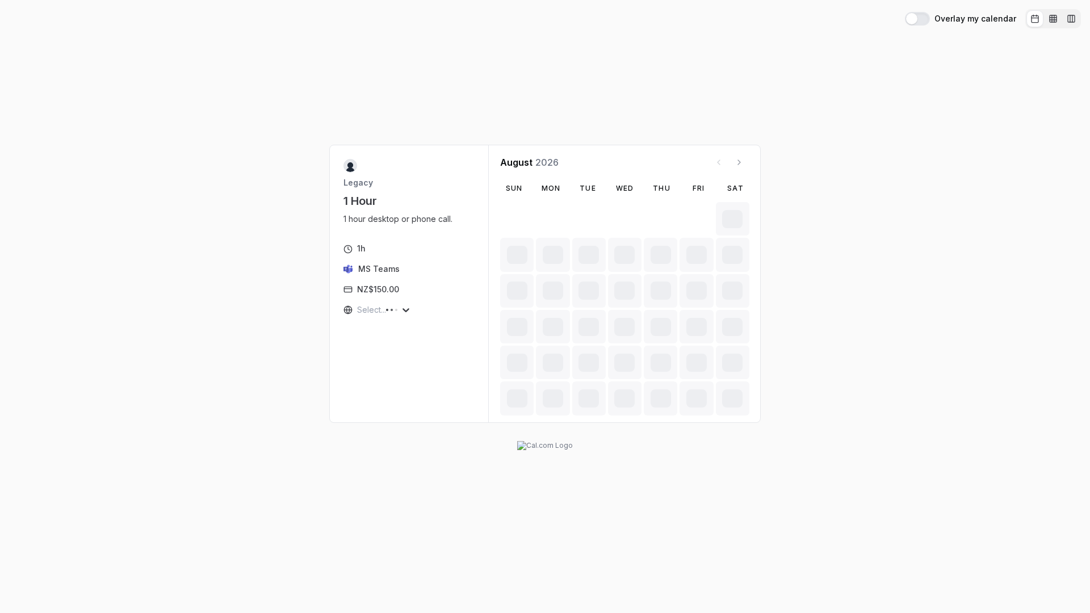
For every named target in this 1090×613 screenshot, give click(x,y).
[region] (402, 219)
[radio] (1034, 18)
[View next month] (739, 162)
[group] (1053, 18)
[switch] (917, 19)
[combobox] (358, 310)
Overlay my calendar (975, 19)
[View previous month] (718, 162)
